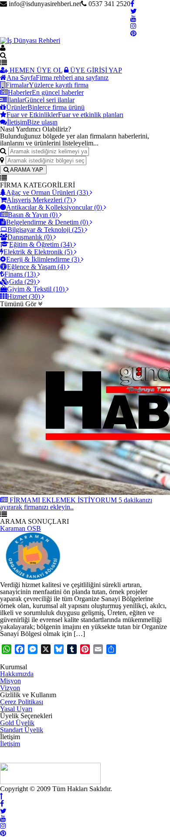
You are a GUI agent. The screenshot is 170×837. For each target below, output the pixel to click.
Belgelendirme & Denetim (47, 222)
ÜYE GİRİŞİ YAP (95, 70)
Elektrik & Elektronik (37, 252)
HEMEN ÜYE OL (35, 70)
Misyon (10, 681)
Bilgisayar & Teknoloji (45, 229)
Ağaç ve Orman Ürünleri (47, 192)
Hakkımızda (17, 674)
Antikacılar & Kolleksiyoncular (54, 207)
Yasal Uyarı (16, 708)
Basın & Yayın (33, 214)
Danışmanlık (29, 237)
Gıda (22, 281)
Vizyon (10, 688)
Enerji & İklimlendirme (42, 259)
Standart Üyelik (21, 729)
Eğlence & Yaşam (36, 266)
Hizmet (23, 296)
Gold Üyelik (17, 722)
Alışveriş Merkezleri (39, 200)
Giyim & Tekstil (36, 289)
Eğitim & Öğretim (40, 244)
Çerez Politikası (21, 702)
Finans (20, 274)
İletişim (10, 743)
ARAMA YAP (26, 169)
